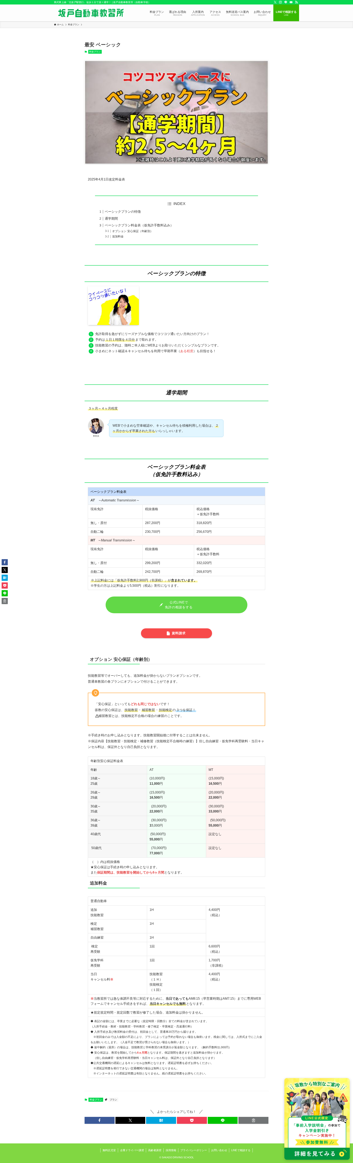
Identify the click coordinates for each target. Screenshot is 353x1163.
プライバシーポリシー (193, 1150)
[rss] (296, 2)
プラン (113, 1099)
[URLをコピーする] (253, 1120)
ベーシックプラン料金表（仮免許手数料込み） (139, 225)
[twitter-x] (275, 2)
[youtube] (291, 2)
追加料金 (118, 236)
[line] (285, 2)
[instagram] (280, 2)
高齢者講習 (154, 1150)
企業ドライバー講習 (132, 1150)
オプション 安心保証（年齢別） (132, 231)
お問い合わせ (219, 1150)
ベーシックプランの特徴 (123, 211)
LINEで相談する (240, 1150)
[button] (100, 1120)
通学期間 (111, 218)
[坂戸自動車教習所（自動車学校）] (91, 13)
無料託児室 (109, 1150)
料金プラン (95, 51)
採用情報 (171, 1150)
